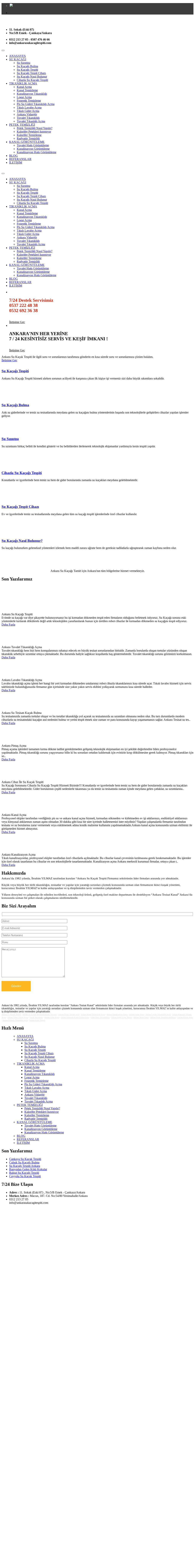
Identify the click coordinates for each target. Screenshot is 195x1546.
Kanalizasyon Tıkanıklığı (32, 93)
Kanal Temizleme (27, 90)
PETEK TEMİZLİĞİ (22, 124)
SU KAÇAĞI (17, 59)
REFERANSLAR (20, 159)
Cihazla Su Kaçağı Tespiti (32, 80)
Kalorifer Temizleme (29, 135)
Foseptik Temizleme (29, 100)
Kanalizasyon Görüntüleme (33, 148)
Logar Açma (24, 97)
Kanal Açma (24, 86)
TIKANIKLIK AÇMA (23, 83)
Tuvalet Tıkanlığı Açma (31, 121)
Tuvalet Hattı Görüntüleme (33, 145)
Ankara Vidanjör (27, 114)
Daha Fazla (8, 624)
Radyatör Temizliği (28, 138)
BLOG (13, 155)
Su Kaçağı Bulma (27, 66)
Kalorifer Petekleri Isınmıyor (34, 131)
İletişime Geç (17, 322)
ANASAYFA (17, 56)
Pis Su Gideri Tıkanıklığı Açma (35, 104)
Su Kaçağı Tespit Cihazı (31, 73)
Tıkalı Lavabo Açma (29, 107)
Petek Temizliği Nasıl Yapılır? (34, 128)
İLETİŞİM (15, 162)
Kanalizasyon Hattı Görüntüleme (36, 152)
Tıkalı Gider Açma (28, 111)
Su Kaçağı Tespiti (27, 69)
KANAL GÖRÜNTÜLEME (27, 141)
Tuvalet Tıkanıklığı (28, 117)
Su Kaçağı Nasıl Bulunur (32, 76)
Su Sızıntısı (23, 62)
